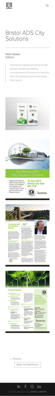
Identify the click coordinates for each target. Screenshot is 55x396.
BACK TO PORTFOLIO (27, 364)
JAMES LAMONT (38, 391)
